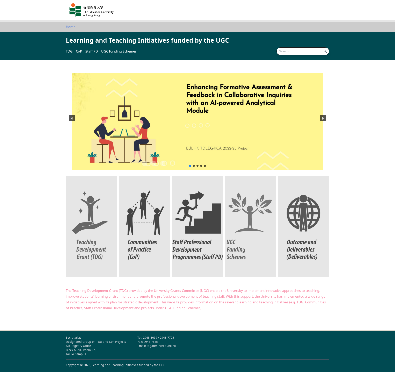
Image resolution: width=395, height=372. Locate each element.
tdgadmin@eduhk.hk (161, 346)
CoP (79, 51)
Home (70, 27)
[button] (197, 118)
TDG (69, 51)
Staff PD (91, 51)
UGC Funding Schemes (119, 51)
